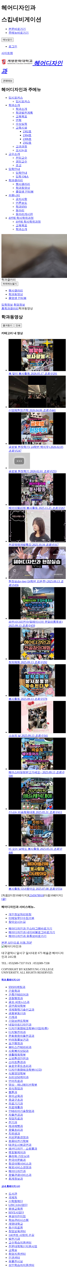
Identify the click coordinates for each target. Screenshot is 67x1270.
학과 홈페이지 (10, 979)
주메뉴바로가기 (19, 32)
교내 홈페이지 (10, 1186)
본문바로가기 (17, 28)
